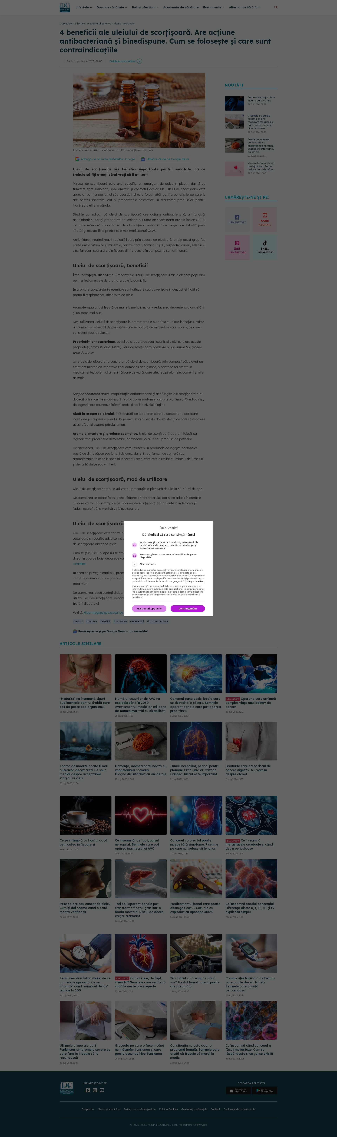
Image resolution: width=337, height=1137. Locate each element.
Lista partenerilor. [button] (195, 581)
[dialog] (168, 568)
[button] (168, 564)
